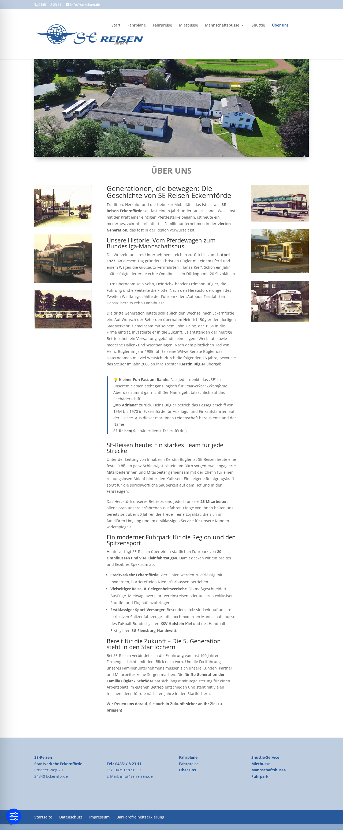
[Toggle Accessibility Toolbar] (13, 816)
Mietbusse (188, 25)
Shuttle (258, 25)
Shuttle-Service (265, 757)
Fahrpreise (162, 25)
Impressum (99, 817)
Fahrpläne (137, 25)
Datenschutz (70, 817)
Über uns (280, 25)
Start (116, 25)
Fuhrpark (119, 43)
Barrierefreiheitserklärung (140, 817)
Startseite (43, 817)
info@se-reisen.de (136, 776)
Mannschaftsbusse (222, 25)
